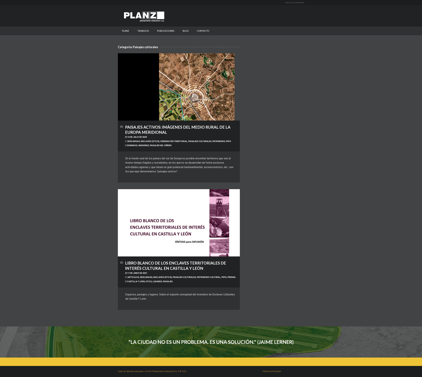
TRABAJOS (143, 31)
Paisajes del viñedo (161, 145)
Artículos (133, 277)
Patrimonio (218, 141)
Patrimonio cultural (208, 277)
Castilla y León (136, 281)
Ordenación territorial (173, 141)
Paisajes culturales (199, 141)
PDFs (228, 141)
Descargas (133, 141)
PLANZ (125, 31)
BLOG (186, 31)
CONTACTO (203, 31)
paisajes (168, 281)
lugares (157, 281)
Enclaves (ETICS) (150, 141)
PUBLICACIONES (165, 31)
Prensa (231, 277)
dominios (132, 145)
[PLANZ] (142, 15)
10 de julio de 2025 (137, 137)
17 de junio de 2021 (137, 273)
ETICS (149, 281)
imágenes (143, 145)
